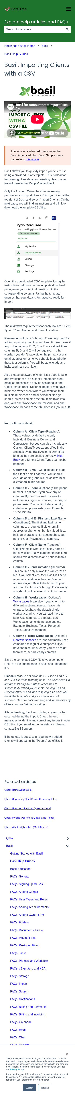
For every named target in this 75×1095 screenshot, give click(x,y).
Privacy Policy (17, 1069)
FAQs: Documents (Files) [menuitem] (26, 930)
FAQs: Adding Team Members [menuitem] (29, 907)
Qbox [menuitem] (9, 838)
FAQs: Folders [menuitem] (19, 922)
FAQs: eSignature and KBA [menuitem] (28, 968)
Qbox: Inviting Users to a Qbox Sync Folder (29, 817)
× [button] (67, 1052)
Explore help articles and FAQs (36, 22)
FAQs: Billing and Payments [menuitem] (28, 1006)
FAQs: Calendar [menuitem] (20, 1022)
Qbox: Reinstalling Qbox (18, 789)
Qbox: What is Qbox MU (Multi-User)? (26, 827)
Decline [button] (45, 1087)
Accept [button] (29, 1087)
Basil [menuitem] (9, 845)
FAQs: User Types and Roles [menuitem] (29, 899)
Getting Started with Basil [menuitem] (26, 853)
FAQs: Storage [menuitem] (19, 976)
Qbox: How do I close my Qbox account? (27, 808)
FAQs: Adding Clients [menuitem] (24, 891)
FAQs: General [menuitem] (19, 876)
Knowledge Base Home (19, 45)
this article (32, 159)
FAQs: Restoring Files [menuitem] (24, 945)
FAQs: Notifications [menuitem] (22, 999)
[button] (68, 838)
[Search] (67, 29)
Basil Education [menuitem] (20, 868)
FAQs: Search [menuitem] (19, 991)
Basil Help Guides (16, 54)
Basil (45, 45)
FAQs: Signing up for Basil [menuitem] (27, 884)
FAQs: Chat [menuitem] (17, 1037)
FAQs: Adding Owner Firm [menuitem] (27, 914)
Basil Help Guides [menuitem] (22, 861)
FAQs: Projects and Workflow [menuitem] (29, 960)
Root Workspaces (24, 640)
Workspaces (21, 601)
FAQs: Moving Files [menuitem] (22, 937)
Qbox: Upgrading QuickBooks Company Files (30, 799)
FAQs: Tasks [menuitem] (18, 953)
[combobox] (34, 29)
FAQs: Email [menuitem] (18, 1029)
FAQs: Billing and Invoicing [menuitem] (27, 1014)
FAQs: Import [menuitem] (18, 983)
